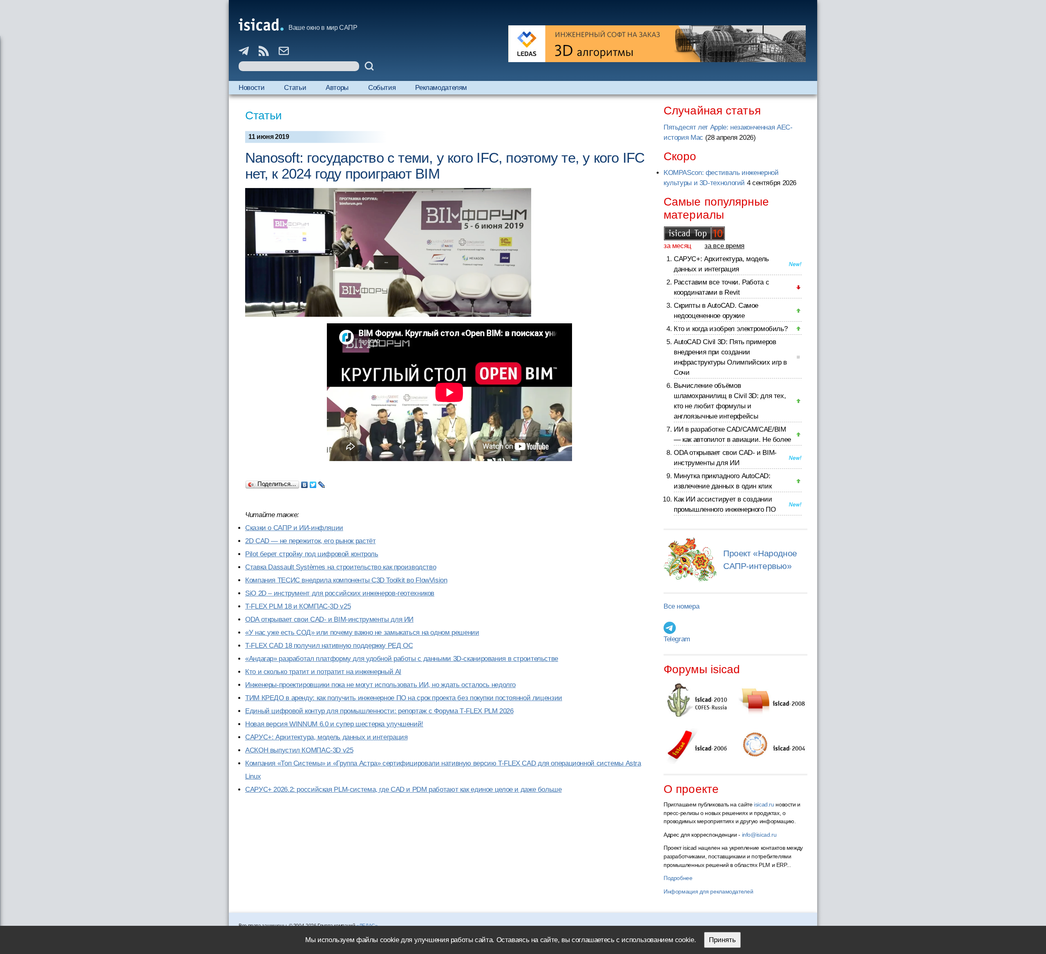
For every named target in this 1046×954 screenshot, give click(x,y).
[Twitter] (313, 482)
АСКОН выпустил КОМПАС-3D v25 (299, 750)
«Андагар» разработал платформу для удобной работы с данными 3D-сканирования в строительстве (401, 659)
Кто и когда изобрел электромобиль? (730, 329)
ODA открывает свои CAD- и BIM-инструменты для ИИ (329, 619)
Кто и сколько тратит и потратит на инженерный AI (323, 672)
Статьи (295, 88)
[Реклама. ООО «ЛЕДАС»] (657, 43)
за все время (724, 246)
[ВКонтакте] (304, 482)
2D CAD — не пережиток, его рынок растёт (310, 541)
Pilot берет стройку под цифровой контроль (311, 554)
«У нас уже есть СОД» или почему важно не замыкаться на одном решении (362, 632)
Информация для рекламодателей (708, 891)
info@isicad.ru (759, 834)
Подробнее (678, 878)
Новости (251, 88)
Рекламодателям (441, 88)
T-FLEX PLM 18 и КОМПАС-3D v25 (298, 606)
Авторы (337, 88)
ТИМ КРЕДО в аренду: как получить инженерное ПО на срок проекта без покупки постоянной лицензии (403, 698)
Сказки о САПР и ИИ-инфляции (294, 528)
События (382, 88)
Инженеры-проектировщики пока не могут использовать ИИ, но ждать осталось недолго (380, 685)
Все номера (681, 606)
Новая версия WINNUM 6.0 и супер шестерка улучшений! (334, 724)
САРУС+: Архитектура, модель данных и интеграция (326, 737)
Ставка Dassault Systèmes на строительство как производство (340, 567)
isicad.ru (764, 804)
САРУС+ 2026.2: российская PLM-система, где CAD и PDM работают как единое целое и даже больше (403, 789)
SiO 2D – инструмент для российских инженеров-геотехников (339, 593)
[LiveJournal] (321, 482)
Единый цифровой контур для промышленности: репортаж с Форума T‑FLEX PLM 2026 (379, 711)
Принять (722, 940)
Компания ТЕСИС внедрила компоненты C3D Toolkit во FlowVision (346, 580)
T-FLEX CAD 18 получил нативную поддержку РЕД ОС (329, 645)
